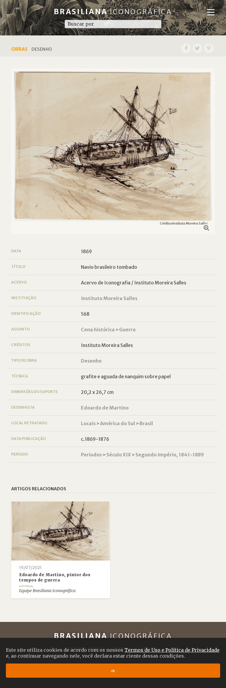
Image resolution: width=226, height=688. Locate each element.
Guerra (127, 329)
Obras (19, 49)
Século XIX (118, 455)
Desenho (91, 361)
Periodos (91, 455)
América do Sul (117, 423)
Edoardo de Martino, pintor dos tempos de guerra (54, 577)
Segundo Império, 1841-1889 (169, 455)
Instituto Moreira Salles (109, 298)
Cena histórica (98, 329)
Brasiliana (113, 11)
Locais (88, 423)
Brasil (146, 423)
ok (113, 671)
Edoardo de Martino (105, 408)
